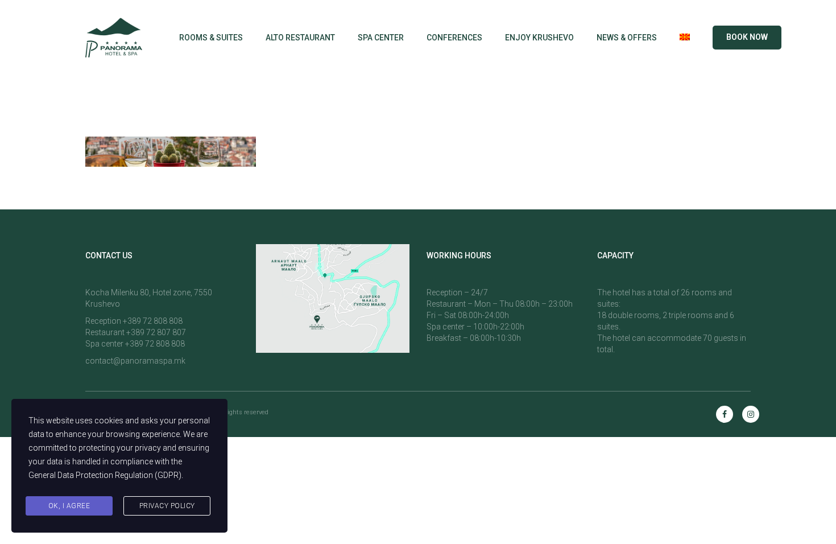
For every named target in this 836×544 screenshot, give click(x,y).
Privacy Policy (167, 506)
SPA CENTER (381, 37)
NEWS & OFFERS (627, 37)
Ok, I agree (69, 506)
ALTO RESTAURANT (300, 37)
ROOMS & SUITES (211, 37)
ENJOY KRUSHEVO (539, 37)
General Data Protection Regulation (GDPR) (104, 475)
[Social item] (724, 414)
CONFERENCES (454, 37)
